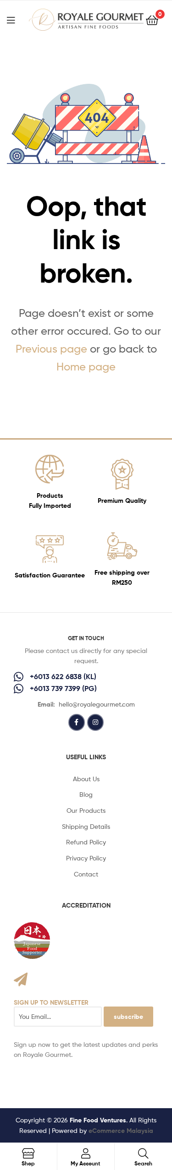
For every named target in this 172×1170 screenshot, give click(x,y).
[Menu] (16, 19)
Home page (86, 366)
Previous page (51, 348)
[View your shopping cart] (152, 19)
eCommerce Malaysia (121, 1130)
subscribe (128, 1016)
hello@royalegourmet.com (97, 704)
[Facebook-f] (76, 722)
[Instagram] (95, 722)
